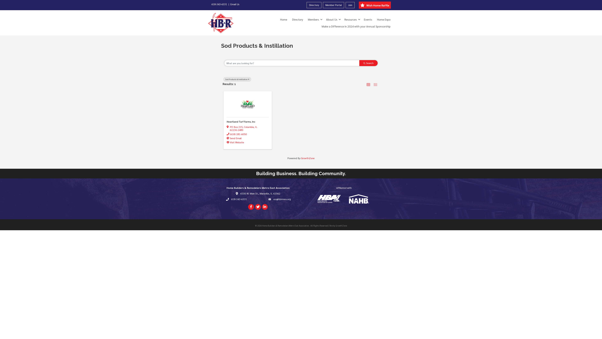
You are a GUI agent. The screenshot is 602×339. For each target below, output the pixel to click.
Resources (350, 19)
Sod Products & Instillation (236, 79)
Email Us (234, 4)
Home (283, 19)
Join (350, 5)
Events (368, 19)
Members (313, 19)
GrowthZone (308, 158)
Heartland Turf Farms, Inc (241, 122)
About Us (331, 19)
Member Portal (333, 5)
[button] (368, 85)
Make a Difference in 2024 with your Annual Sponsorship (356, 26)
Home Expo (384, 19)
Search (370, 63)
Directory (314, 5)
